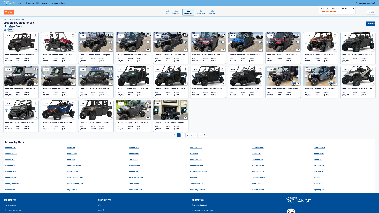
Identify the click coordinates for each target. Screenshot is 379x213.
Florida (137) (72, 153)
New (5, 29)
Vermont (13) (10, 189)
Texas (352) (256, 183)
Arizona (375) (134, 147)
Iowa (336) (71, 159)
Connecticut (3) (11, 153)
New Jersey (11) (258, 171)
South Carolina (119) (75, 183)
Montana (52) (10, 171)
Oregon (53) (318, 177)
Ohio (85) (193, 177)
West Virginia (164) (197, 189)
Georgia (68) (134, 153)
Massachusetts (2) (74, 165)
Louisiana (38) (257, 159)
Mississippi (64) (258, 165)
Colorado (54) (319, 147)
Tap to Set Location (328, 11)
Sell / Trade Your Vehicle (12, 210)
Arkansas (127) (196, 147)
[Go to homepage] (329, 201)
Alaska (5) (71, 147)
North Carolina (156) (75, 177)
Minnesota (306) (197, 165)
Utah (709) (318, 183)
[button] (20, 3)
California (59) (258, 147)
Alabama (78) (10, 147)
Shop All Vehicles (10, 205)
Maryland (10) (10, 165)
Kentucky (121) (196, 159)
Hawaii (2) (194, 153)
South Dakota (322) (136, 183)
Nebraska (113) (72, 171)
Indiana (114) (10, 159)
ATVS (99, 205)
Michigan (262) (134, 165)
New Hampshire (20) (198, 171)
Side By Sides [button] (14, 19)
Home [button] (5, 19)
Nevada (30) (133, 171)
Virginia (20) (72, 189)
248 (200, 135)
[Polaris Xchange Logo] (9, 3)
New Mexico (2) (320, 171)
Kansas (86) (133, 159)
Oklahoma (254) (258, 177)
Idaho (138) (256, 153)
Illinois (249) (319, 153)
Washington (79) (135, 189)
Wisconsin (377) (258, 189)
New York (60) (10, 177)
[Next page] (204, 135)
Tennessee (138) (196, 183)
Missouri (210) (319, 165)
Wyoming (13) (319, 189)
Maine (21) (318, 159)
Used (10, 29)
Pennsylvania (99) (12, 183)
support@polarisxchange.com (202, 210)
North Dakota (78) (136, 177)
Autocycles (101, 210)
